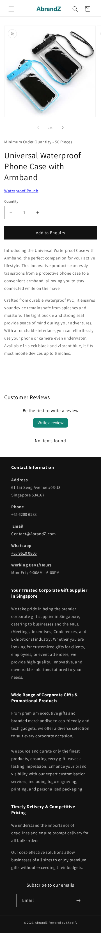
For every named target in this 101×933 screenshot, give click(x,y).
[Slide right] (63, 127)
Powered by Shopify (63, 923)
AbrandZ (41, 923)
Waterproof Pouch (21, 190)
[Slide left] (38, 127)
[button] (11, 9)
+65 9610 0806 (24, 553)
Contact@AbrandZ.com (33, 533)
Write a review (50, 423)
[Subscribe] (78, 900)
